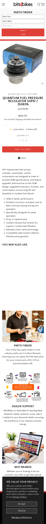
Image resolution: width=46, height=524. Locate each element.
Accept (21, 504)
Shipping (18, 119)
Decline (22, 511)
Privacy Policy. (20, 497)
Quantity (23, 135)
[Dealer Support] (23, 387)
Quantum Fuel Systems (23, 94)
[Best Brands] (23, 448)
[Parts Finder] (23, 326)
